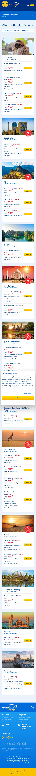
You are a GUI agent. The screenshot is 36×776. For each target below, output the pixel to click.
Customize (17, 402)
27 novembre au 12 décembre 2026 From (13, 83)
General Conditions (18, 772)
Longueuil (22, 714)
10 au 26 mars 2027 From (12, 459)
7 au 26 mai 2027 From (13, 203)
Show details (27, 393)
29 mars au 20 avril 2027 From (13, 600)
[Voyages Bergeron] (14, 5)
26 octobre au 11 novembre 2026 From (12, 500)
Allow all (18, 397)
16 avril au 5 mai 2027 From (13, 191)
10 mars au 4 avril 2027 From (14, 296)
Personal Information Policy (17, 770)
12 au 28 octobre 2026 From (13, 482)
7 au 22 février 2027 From (13, 96)
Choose (27, 68)
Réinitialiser (5, 17)
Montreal (5, 714)
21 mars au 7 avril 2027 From (14, 558)
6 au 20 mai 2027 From (13, 684)
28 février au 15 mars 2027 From (13, 68)
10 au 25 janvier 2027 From (13, 108)
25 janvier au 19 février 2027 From (13, 310)
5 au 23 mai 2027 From (13, 641)
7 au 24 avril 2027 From (13, 545)
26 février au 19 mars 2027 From (13, 254)
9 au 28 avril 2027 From (13, 214)
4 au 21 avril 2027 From (13, 149)
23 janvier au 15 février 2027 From (14, 353)
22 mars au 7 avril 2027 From (14, 470)
